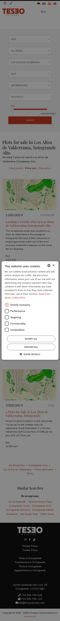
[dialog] (30, 310)
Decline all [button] (31, 346)
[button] (30, 354)
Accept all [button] (31, 338)
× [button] (53, 265)
